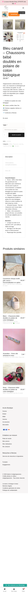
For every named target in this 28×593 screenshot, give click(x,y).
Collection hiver (10, 284)
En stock (17, 146)
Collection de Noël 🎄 (8, 146)
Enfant (4, 414)
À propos (5, 462)
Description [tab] (9, 157)
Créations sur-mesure (10, 435)
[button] (5, 13)
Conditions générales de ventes (11, 488)
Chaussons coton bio (18, 144)
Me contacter (6, 446)
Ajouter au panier (16, 134)
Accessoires (6, 357)
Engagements (6, 464)
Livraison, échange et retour (10, 483)
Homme (5, 419)
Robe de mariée (7, 438)
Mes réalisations (7, 444)
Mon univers (6, 441)
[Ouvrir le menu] (23, 8)
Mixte (16, 357)
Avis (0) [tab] (7, 171)
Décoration (6, 424)
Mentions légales (7, 486)
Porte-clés (21, 357)
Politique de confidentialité (10, 490)
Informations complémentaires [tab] (11, 164)
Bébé (10, 144)
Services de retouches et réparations (13, 456)
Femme (5, 411)
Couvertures (18, 284)
